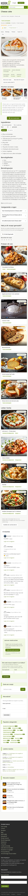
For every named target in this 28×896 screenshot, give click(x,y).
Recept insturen (5, 838)
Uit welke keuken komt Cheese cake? (11, 220)
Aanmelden (6, 676)
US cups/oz (10, 130)
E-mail (15, 669)
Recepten (12, 16)
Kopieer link (19, 31)
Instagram (13, 894)
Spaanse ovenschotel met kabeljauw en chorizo (15, 789)
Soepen (19, 730)
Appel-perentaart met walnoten (10, 294)
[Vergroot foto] (3, 54)
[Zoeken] (25, 7)
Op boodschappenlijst (7, 125)
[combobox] (16, 7)
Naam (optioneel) (5, 669)
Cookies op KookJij (5, 846)
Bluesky (8, 894)
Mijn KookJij (4, 834)
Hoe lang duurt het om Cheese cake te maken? (12, 215)
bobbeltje (8, 23)
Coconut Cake (6, 320)
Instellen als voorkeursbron (10, 524)
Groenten (6, 740)
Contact (3, 828)
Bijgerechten (6, 728)
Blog (2, 832)
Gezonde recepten (15, 742)
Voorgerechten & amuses (9, 730)
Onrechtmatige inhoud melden (8, 853)
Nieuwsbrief (4, 836)
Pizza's (16, 433)
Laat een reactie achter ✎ (8, 82)
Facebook (19, 894)
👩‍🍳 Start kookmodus (14, 118)
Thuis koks (3, 844)
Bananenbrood (6, 347)
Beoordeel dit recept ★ (19, 79)
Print (3, 34)
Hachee (4, 484)
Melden (10, 538)
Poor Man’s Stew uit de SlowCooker (15, 807)
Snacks (4, 269)
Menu (5, 7)
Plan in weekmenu (18, 125)
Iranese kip (9, 795)
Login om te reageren (9, 541)
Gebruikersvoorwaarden (7, 848)
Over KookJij (4, 826)
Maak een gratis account (13, 650)
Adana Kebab (6, 458)
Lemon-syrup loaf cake (8, 374)
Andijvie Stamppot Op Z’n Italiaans (11, 511)
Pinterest (13, 31)
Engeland (19, 76)
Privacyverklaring (5, 851)
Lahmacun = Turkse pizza (9, 431)
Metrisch (4, 130)
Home (8, 16)
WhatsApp (7, 31)
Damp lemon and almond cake (10, 401)
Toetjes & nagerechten (8, 732)
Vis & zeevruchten (7, 734)
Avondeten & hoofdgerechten (8, 433)
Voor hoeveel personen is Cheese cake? (12, 210)
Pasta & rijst (18, 738)
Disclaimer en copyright (7, 849)
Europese (13, 76)
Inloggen (14, 2)
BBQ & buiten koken (8, 738)
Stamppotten (17, 513)
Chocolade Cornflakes (8, 267)
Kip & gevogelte (15, 740)
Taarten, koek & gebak (6, 20)
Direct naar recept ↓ (7, 79)
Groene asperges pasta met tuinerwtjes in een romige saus (14, 783)
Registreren (21, 2)
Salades (5, 742)
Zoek (23, 689)
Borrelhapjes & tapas (19, 734)
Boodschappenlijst (5, 840)
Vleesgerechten (18, 460)
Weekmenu (4, 842)
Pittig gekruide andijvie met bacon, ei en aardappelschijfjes (16, 801)
